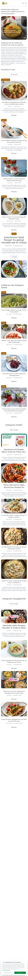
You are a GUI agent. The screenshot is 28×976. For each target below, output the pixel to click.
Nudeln (4, 120)
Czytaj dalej (14, 256)
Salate (14, 233)
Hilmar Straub (5, 34)
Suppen (5, 28)
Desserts (4, 158)
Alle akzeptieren (20, 972)
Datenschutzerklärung (6, 970)
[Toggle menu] (25, 3)
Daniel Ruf (10, 106)
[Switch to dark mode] (23, 3)
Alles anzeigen (14, 74)
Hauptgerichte (5, 79)
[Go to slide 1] (22, 37)
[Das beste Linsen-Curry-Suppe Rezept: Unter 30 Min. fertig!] (14, 28)
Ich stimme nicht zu (8, 972)
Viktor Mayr (9, 144)
